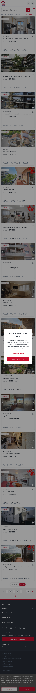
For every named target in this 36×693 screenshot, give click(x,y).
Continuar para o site (18, 353)
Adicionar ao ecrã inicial (18, 359)
